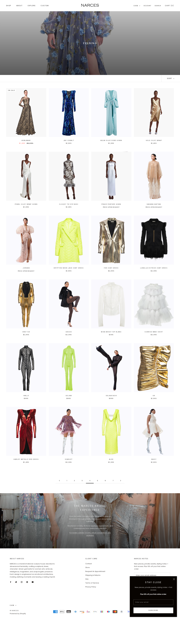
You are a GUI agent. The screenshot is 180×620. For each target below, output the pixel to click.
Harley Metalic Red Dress (26, 459)
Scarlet (68, 459)
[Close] (174, 579)
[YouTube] (32, 582)
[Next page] (120, 480)
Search (158, 6)
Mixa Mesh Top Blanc (111, 332)
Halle (26, 395)
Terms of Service (92, 583)
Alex (111, 459)
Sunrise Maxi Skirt (154, 332)
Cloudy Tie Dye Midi (68, 204)
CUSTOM (45, 6)
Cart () (169, 6)
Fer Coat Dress (111, 268)
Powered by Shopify (18, 613)
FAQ (86, 579)
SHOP (8, 6)
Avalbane (26, 140)
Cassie (69, 332)
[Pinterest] (27, 582)
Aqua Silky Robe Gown (111, 140)
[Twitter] (16, 582)
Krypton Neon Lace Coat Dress (69, 268)
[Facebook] (10, 582)
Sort (170, 78)
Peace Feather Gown (111, 204)
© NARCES (14, 611)
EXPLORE (32, 6)
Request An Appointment (95, 571)
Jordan (26, 268)
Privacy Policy (90, 587)
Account (147, 6)
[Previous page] (59, 480)
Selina (69, 395)
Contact (88, 563)
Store (87, 567)
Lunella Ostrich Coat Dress (154, 268)
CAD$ (136, 6)
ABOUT (19, 6)
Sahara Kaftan (154, 204)
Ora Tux (26, 332)
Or (154, 395)
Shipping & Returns (92, 575)
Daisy (153, 459)
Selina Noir (111, 395)
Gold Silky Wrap (154, 140)
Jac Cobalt (68, 140)
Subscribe (153, 610)
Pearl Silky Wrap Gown (26, 204)
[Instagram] (21, 582)
